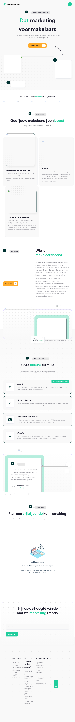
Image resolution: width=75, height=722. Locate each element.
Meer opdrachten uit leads (29, 701)
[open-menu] (70, 4)
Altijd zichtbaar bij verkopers (29, 686)
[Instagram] (56, 682)
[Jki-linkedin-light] (56, 686)
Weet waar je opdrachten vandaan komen (29, 676)
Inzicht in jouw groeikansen (29, 693)
